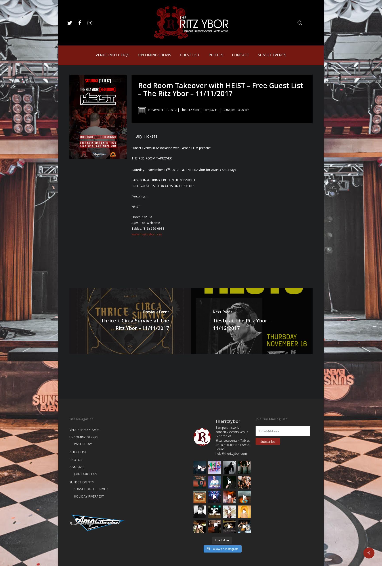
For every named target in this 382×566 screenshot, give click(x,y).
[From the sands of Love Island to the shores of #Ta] (199, 526)
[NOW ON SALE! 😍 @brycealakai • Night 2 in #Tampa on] (214, 497)
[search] (299, 23)
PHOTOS (75, 460)
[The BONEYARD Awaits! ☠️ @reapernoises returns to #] (229, 482)
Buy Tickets (146, 136)
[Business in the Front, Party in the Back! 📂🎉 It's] (214, 526)
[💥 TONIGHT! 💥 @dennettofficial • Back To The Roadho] (199, 497)
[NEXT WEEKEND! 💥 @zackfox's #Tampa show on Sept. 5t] (244, 467)
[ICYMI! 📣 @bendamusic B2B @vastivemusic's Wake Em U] (199, 467)
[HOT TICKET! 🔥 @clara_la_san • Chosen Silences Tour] (229, 467)
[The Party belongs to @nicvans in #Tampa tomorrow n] (244, 482)
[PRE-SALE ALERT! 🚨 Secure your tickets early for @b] (199, 511)
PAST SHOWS (84, 444)
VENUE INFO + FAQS (84, 430)
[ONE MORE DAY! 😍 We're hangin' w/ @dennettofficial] (244, 497)
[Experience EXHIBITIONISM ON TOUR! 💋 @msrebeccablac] (229, 511)
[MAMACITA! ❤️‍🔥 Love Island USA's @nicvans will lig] (229, 497)
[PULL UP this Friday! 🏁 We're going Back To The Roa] (214, 511)
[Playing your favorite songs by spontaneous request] (214, 467)
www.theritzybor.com (147, 234)
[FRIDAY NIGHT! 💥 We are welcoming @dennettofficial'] (229, 526)
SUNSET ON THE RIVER (91, 489)
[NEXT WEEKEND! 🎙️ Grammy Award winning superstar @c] (199, 482)
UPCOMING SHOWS (83, 437)
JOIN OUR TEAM (85, 474)
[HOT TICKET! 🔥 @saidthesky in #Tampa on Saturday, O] (244, 511)
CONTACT (76, 467)
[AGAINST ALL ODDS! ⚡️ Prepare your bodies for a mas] (244, 526)
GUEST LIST (78, 452)
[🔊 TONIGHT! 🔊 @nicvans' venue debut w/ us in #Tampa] (214, 482)
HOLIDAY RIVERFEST (89, 496)
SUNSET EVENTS (81, 482)
